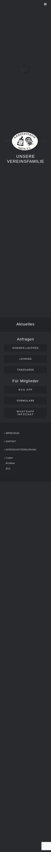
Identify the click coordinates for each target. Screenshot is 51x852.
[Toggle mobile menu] (45, 4)
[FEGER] (12, 234)
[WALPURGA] (38, 234)
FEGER (12, 249)
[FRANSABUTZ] (38, 189)
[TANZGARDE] (12, 279)
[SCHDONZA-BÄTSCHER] (38, 279)
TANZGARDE (13, 293)
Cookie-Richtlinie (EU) (10, 463)
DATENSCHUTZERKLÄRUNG (10, 449)
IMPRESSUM (10, 433)
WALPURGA (38, 249)
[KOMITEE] (12, 189)
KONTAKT (10, 441)
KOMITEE (13, 204)
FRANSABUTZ (40, 204)
